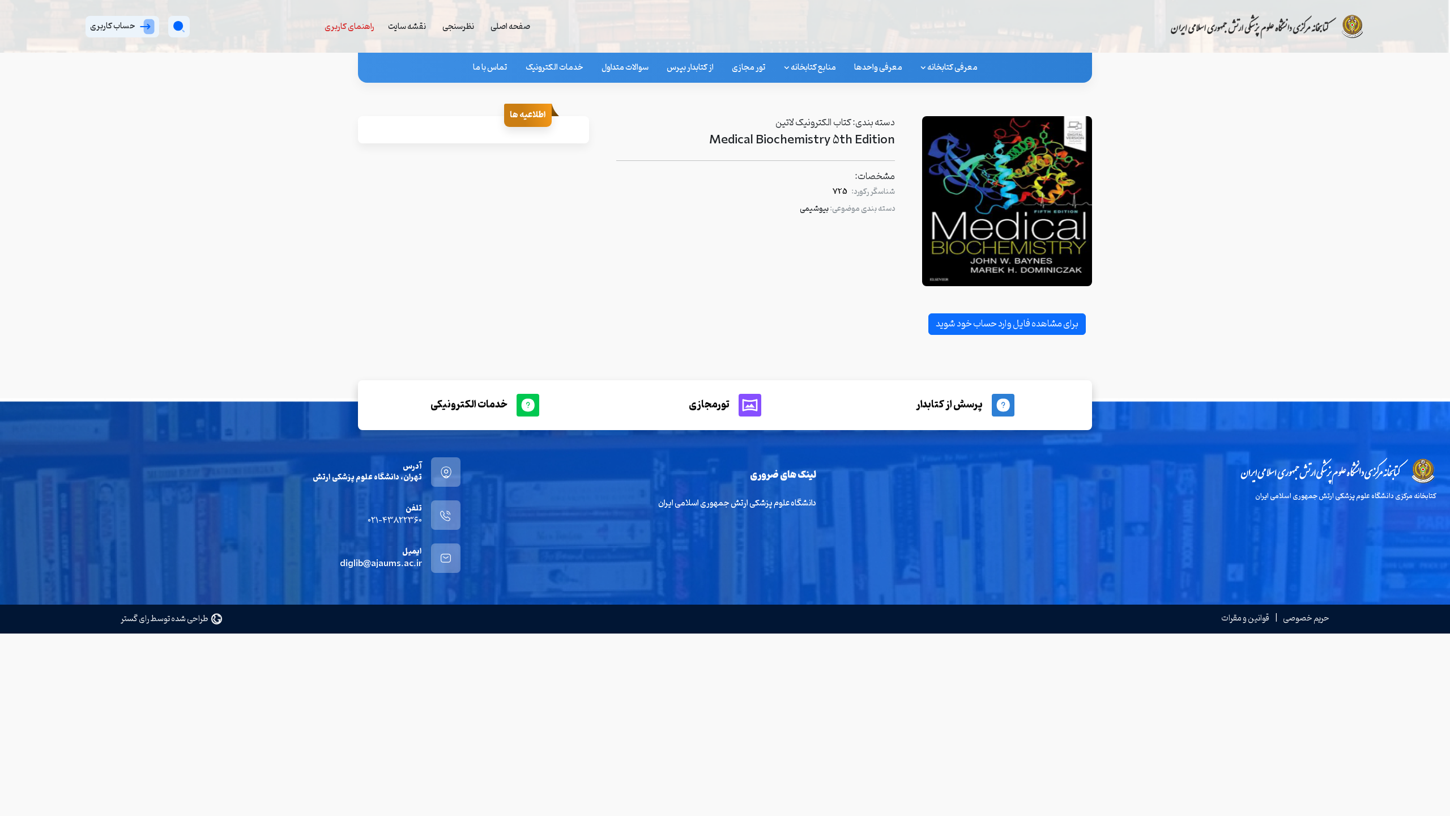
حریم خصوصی (1306, 618)
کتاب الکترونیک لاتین (813, 123)
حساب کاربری (112, 26)
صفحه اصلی (510, 27)
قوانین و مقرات (1245, 618)
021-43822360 (395, 521)
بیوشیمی (814, 208)
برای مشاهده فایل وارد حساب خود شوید (1007, 324)
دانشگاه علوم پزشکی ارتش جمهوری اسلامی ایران (737, 503)
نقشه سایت (407, 27)
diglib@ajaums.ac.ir (381, 564)
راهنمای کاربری (349, 27)
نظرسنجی (458, 27)
